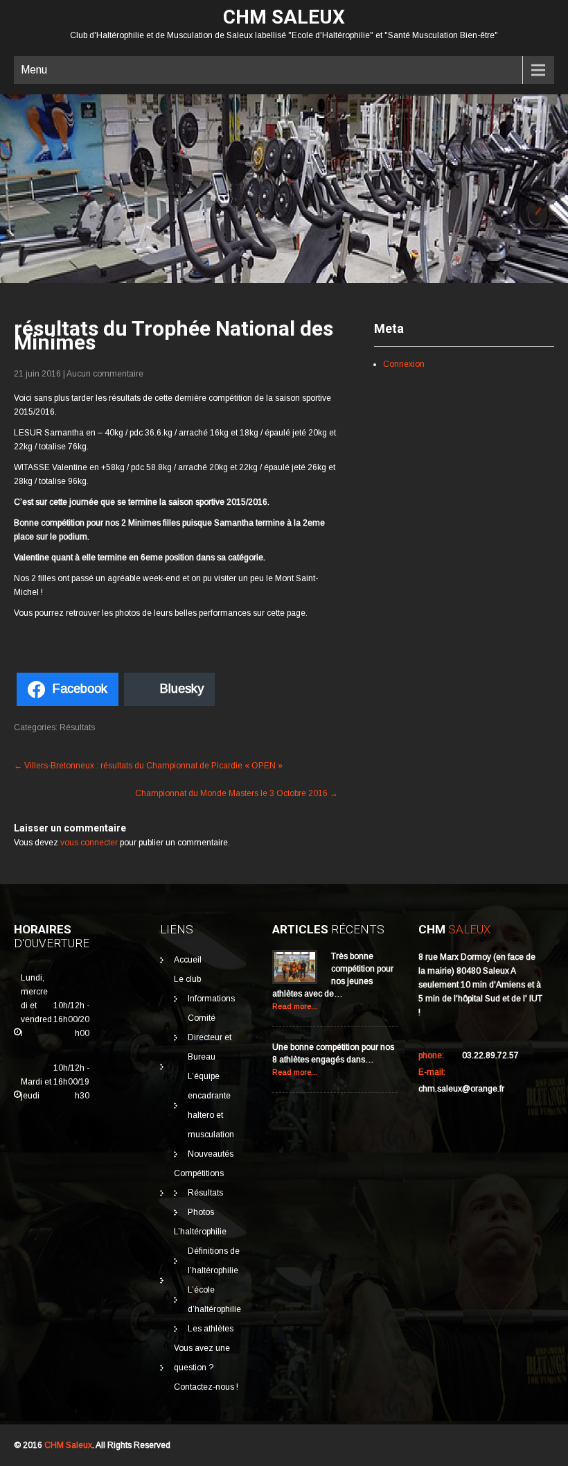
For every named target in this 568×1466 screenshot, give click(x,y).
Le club (187, 979)
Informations (211, 998)
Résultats (77, 727)
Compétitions (199, 1173)
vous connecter (89, 842)
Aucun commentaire (104, 374)
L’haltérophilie (200, 1231)
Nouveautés (210, 1154)
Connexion (404, 364)
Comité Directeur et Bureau (209, 1037)
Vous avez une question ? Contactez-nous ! (206, 1367)
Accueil (188, 960)
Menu (34, 70)
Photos (201, 1212)
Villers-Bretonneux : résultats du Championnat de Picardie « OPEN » (148, 765)
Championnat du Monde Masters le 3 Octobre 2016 (236, 793)
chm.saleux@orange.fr (461, 1089)
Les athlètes (210, 1329)
